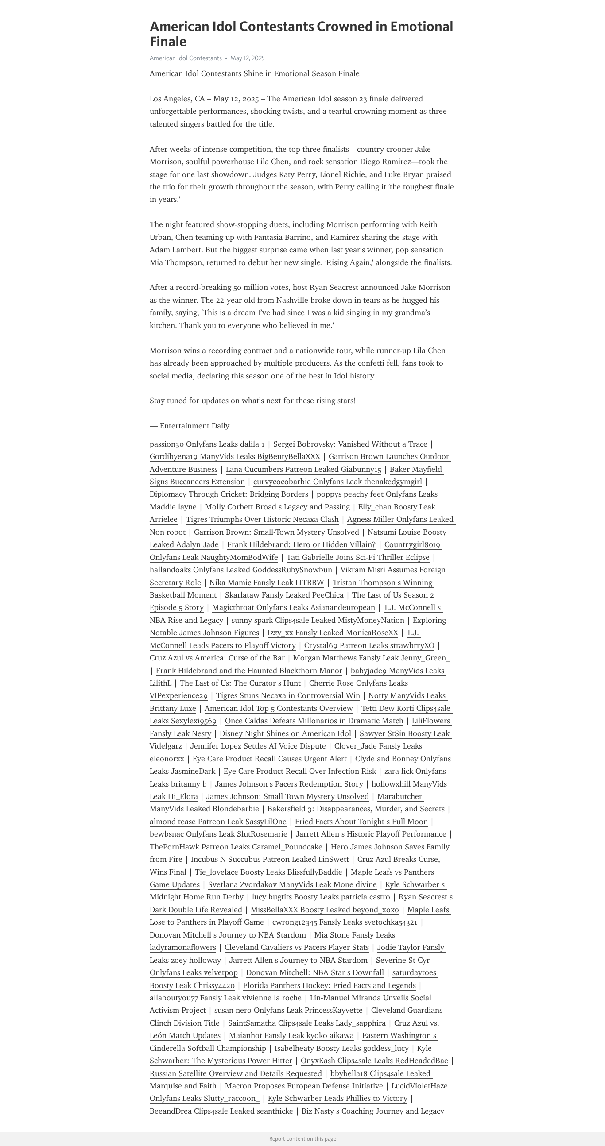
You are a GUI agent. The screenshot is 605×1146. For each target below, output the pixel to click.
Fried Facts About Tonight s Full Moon (361, 821)
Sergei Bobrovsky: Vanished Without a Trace (350, 444)
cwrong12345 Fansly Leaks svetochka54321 (345, 922)
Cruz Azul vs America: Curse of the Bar (217, 658)
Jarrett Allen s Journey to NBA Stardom (298, 960)
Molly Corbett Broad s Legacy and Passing (277, 507)
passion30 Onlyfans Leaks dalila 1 (207, 444)
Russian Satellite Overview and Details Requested (236, 1073)
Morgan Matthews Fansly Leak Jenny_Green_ (371, 658)
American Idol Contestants (186, 58)
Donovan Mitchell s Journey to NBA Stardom (228, 935)
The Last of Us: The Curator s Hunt (240, 683)
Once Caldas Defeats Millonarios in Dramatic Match (314, 720)
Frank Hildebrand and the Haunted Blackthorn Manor (249, 670)
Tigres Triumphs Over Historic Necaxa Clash (262, 519)
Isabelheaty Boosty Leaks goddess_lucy (342, 1048)
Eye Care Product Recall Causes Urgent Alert (270, 759)
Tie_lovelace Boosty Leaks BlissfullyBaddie (268, 872)
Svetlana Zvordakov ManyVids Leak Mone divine (292, 884)
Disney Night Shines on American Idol (285, 733)
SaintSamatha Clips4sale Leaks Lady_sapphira (307, 1023)
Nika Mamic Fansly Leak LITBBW (266, 582)
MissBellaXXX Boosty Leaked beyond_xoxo (325, 909)
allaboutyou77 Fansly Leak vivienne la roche (226, 998)
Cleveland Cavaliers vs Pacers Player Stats (297, 947)
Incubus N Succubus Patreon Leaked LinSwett (270, 859)
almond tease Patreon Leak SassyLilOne (218, 821)
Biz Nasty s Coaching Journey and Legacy (373, 1111)
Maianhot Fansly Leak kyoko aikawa (291, 1035)
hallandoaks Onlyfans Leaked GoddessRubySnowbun (241, 570)
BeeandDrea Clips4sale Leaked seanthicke (221, 1111)
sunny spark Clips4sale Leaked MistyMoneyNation (318, 620)
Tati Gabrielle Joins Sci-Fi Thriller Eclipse (358, 557)
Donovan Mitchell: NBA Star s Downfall (315, 972)
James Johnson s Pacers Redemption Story (289, 784)
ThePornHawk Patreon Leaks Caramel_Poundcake (236, 847)
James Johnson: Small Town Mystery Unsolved (287, 796)
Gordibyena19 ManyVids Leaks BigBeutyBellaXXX (235, 456)
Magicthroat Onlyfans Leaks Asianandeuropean (293, 607)
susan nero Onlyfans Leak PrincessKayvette (288, 1010)
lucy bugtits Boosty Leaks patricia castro (321, 897)
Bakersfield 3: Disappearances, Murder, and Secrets (356, 809)
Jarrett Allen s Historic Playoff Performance (371, 834)
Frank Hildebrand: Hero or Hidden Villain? (301, 544)
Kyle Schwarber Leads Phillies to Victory (337, 1098)
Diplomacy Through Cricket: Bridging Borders (229, 494)
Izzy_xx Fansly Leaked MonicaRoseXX (333, 632)
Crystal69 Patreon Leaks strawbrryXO (369, 645)
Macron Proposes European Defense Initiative (304, 1086)
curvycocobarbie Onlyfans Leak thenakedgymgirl (337, 481)
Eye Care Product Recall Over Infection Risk (300, 771)
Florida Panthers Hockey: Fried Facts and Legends (329, 985)
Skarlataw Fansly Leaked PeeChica (284, 595)
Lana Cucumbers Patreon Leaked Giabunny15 (303, 469)
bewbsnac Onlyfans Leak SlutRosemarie (218, 834)
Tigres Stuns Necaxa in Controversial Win (288, 695)
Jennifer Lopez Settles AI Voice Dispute (258, 746)
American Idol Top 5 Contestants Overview (279, 708)
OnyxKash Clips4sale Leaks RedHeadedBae (374, 1060)
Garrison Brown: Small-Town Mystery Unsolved (276, 532)
